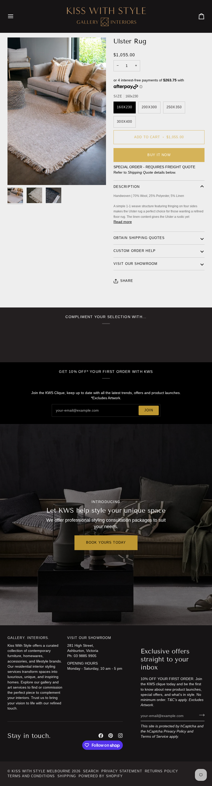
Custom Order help (134, 251)
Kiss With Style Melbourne (41, 771)
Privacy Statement (121, 771)
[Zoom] (17, 175)
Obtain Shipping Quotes (139, 238)
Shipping (66, 776)
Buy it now (158, 155)
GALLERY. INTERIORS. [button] (28, 638)
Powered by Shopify (101, 776)
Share (126, 281)
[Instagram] (120, 735)
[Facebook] (101, 735)
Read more (122, 222)
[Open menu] (15, 16)
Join (148, 410)
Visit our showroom (135, 264)
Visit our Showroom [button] (89, 638)
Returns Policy (161, 771)
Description (126, 187)
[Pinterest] (110, 735)
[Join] (200, 715)
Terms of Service (154, 736)
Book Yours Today (106, 542)
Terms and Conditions (31, 776)
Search (91, 771)
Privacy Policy (175, 731)
